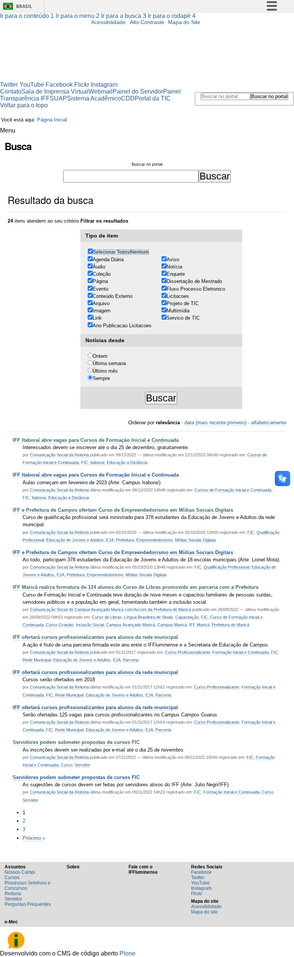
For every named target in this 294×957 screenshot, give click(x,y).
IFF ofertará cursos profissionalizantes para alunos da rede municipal (95, 637)
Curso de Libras (107, 617)
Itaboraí (97, 462)
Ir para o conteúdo (27, 16)
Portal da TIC (153, 98)
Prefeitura (125, 540)
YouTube (32, 84)
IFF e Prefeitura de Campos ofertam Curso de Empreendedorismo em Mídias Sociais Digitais (123, 510)
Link (97, 318)
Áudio (99, 267)
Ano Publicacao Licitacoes (122, 325)
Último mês (105, 371)
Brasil (24, 6)
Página (100, 281)
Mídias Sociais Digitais (195, 540)
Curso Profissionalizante (187, 652)
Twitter (9, 84)
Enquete (176, 274)
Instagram (104, 84)
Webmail (100, 91)
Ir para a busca (123, 16)
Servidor (82, 765)
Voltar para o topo (24, 105)
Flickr (81, 84)
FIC (84, 462)
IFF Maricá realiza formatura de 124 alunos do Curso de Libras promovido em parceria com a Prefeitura (135, 587)
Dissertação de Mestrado (194, 281)
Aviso (173, 259)
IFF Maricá (199, 624)
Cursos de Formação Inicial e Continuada (232, 490)
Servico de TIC (183, 318)
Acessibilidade (108, 22)
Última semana (109, 363)
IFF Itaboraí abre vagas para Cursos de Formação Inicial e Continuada (96, 440)
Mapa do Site (184, 22)
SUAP (58, 98)
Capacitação (187, 617)
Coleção (102, 274)
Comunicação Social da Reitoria (59, 455)
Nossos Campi (20, 872)
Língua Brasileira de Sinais (148, 617)
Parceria (131, 660)
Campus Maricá (172, 624)
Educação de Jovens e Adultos (75, 540)
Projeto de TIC (183, 303)
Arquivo (101, 303)
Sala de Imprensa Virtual (54, 91)
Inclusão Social (90, 624)
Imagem (102, 311)
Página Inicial (52, 120)
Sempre (101, 378)
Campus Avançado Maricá (130, 624)
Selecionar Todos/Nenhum (121, 252)
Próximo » (34, 838)
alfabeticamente (268, 422)
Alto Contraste (147, 22)
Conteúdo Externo (112, 296)
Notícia (174, 267)
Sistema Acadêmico (94, 98)
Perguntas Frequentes (28, 904)
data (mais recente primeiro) (216, 422)
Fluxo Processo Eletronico (196, 289)
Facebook (59, 84)
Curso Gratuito (60, 624)
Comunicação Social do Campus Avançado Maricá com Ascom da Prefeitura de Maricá (110, 609)
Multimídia (178, 311)
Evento (100, 289)
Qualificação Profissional (226, 567)
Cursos (12, 877)
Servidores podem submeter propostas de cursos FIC (76, 742)
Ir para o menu (78, 16)
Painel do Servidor (138, 91)
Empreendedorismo (154, 540)
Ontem (100, 356)
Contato (10, 91)
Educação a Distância (127, 462)
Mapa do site (204, 912)
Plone (127, 953)
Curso (66, 765)
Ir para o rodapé (172, 16)
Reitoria (13, 893)
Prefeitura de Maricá (230, 624)
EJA (110, 540)
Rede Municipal (37, 660)
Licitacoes (178, 296)
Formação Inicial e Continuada (240, 652)
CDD (128, 98)
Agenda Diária (108, 259)
